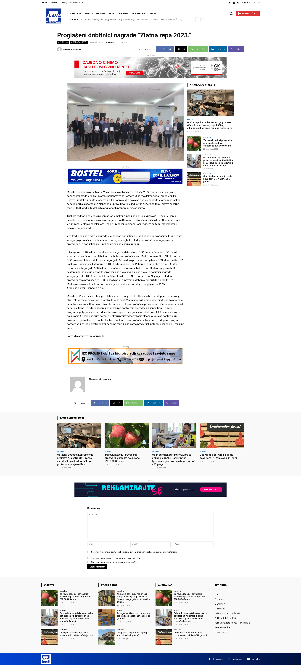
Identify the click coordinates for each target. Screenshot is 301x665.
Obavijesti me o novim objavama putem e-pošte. (114, 562)
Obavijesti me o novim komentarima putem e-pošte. (115, 558)
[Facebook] (230, 3)
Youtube (256, 659)
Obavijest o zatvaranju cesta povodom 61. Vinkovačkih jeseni (111, 19)
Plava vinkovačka (73, 49)
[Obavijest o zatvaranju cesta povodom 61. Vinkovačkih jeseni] (194, 179)
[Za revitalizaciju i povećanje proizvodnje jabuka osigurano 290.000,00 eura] (194, 143)
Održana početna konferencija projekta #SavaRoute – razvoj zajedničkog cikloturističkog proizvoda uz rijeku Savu (209, 125)
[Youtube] (238, 3)
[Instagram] (234, 3)
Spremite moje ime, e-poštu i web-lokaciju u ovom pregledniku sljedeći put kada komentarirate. (134, 552)
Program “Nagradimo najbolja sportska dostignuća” (132, 634)
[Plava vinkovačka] (60, 49)
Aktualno (63, 42)
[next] (202, 19)
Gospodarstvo (78, 42)
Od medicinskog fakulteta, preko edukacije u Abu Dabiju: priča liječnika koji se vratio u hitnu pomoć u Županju (218, 161)
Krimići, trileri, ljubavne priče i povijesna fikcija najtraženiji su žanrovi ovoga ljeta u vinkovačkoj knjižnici (133, 598)
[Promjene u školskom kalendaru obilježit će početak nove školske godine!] (106, 617)
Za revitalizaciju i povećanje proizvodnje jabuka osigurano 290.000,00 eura (217, 143)
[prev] (197, 19)
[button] (231, 13)
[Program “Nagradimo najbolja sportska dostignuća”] (106, 637)
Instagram (237, 659)
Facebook (218, 659)
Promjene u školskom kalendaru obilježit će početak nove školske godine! (133, 616)
